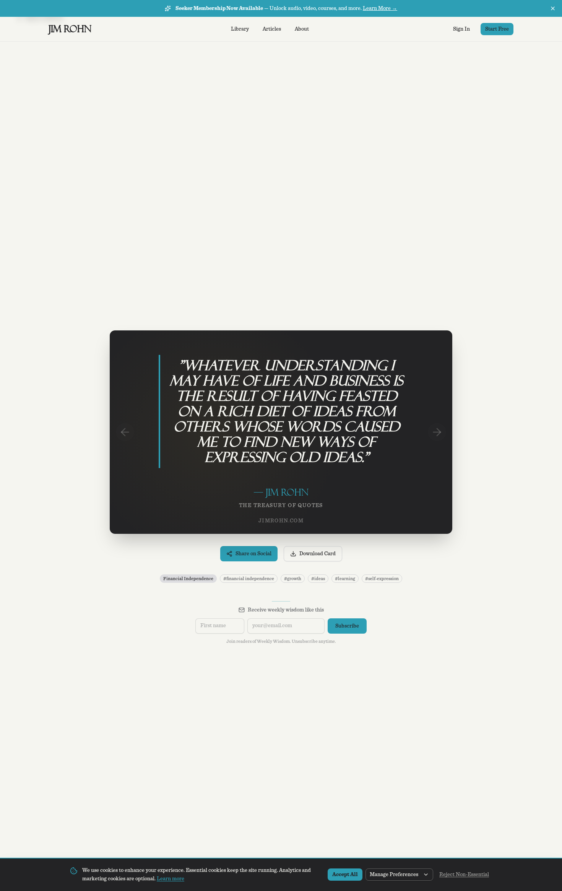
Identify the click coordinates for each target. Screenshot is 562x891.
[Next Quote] (437, 432)
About (302, 29)
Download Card (317, 553)
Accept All (345, 874)
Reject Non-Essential (464, 874)
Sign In (461, 29)
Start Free (497, 29)
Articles (272, 29)
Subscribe (347, 626)
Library (240, 29)
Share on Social (253, 553)
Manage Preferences (394, 874)
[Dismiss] (552, 8)
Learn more (170, 878)
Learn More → (380, 8)
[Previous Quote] (125, 432)
